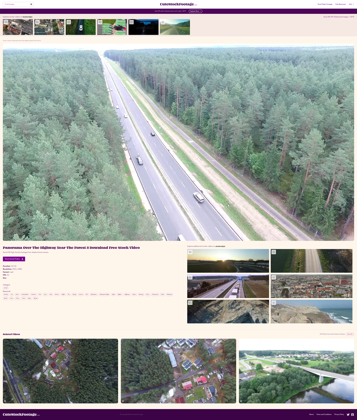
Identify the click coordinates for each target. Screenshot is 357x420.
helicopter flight (104, 294)
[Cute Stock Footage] (178, 4)
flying (74, 294)
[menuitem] (325, 4)
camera (33, 294)
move (134, 294)
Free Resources (340, 4)
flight (63, 294)
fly (69, 294)
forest (81, 294)
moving (141, 294)
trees (17, 298)
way (29, 298)
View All (349, 334)
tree (11, 298)
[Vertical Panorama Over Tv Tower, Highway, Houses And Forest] (60, 371)
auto (17, 294)
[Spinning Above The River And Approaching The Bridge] (296, 371)
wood (35, 298)
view (23, 298)
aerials (6, 294)
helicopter (94, 294)
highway (127, 294)
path (162, 294)
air (12, 294)
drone (57, 294)
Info (350, 4)
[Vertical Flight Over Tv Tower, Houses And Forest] (178, 371)
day (51, 294)
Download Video (13, 259)
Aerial (9, 40)
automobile (25, 294)
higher (120, 294)
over (147, 294)
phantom (169, 294)
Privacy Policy (339, 414)
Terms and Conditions (324, 414)
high (113, 294)
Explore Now (195, 11)
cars (45, 294)
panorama (155, 294)
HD (87, 294)
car (40, 294)
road (5, 298)
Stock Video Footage (325, 4)
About (311, 414)
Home (5, 40)
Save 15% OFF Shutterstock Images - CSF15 (339, 17)
